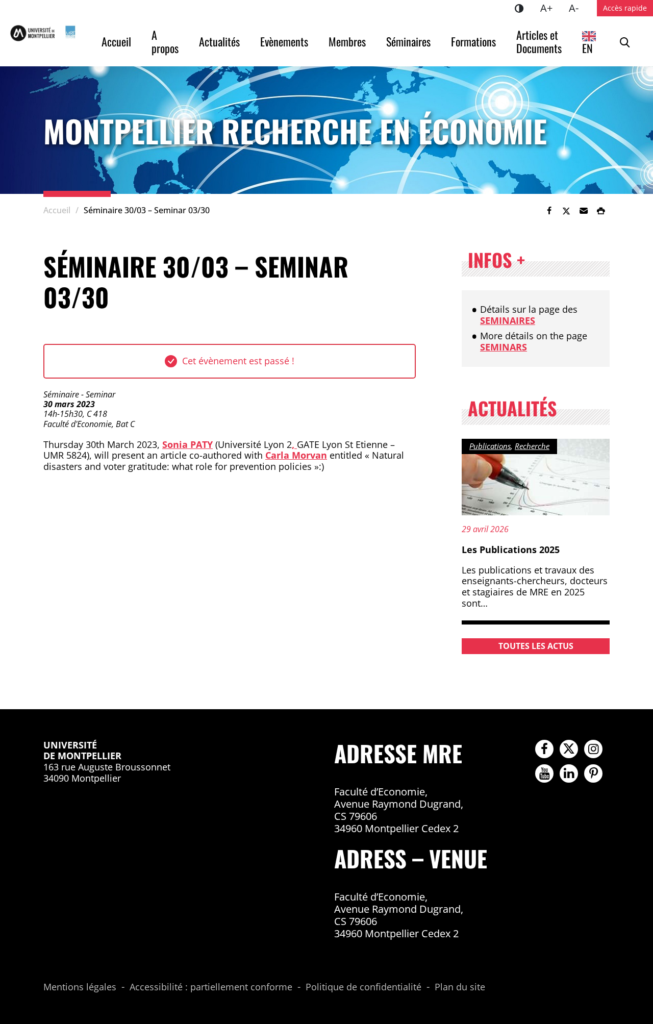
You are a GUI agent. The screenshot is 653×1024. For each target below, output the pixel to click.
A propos (165, 41)
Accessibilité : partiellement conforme (211, 987)
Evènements (284, 41)
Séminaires (408, 41)
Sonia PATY (187, 444)
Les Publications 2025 (511, 549)
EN (587, 48)
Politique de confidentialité (363, 987)
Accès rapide (625, 8)
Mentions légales (79, 987)
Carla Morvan (296, 455)
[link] (549, 210)
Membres (347, 41)
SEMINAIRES (507, 320)
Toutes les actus (535, 646)
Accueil (116, 41)
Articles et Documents (539, 41)
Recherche (532, 446)
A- (578, 8)
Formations (473, 41)
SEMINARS (503, 347)
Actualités (219, 41)
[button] (583, 210)
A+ (550, 8)
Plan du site (460, 987)
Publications (490, 446)
